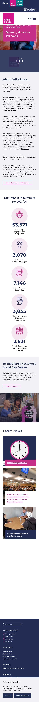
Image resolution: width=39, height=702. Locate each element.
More (30, 19)
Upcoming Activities (10, 659)
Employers (9, 639)
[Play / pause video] (19, 61)
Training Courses (9, 656)
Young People (10, 111)
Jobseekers (9, 636)
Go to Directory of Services (17, 183)
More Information (22, 695)
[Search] (21, 624)
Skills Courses (8, 654)
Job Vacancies (8, 651)
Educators (8, 641)
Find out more (12, 386)
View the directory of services (13, 668)
